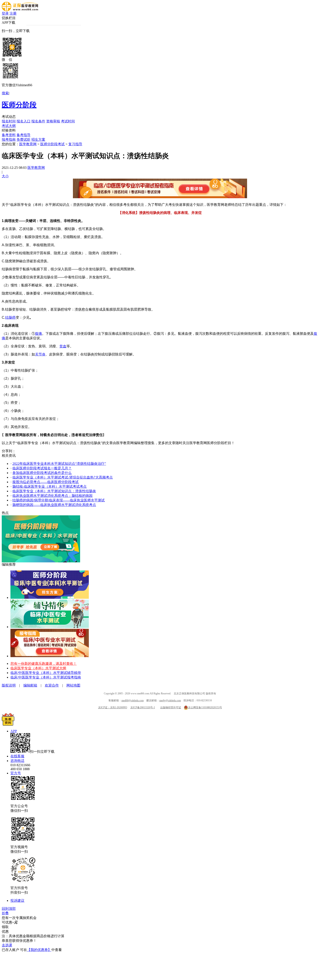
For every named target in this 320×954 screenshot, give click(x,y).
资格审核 (53, 121)
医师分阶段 (19, 105)
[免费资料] (8, 724)
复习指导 (75, 144)
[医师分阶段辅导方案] (49, 597)
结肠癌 (10, 317)
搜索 (5, 93)
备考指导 (23, 135)
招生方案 (38, 139)
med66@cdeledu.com (132, 700)
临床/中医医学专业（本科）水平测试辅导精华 (45, 673)
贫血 (62, 346)
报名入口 (23, 121)
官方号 (15, 773)
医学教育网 (28, 144)
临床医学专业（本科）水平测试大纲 (38, 668)
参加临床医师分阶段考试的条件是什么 (42, 473)
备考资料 (9, 135)
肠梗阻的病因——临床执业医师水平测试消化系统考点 (54, 505)
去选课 (7, 945)
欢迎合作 (52, 685)
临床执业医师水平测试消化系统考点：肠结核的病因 (52, 495)
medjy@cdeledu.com (170, 700)
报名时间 (9, 121)
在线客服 (17, 756)
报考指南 (9, 139)
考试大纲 (9, 126)
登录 (5, 13)
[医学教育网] (20, 10)
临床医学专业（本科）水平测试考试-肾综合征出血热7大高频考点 (62, 477)
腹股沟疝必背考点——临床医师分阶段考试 (45, 482)
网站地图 (73, 685)
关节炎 (40, 354)
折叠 (5, 913)
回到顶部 (9, 908)
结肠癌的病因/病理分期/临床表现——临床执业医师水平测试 (58, 500)
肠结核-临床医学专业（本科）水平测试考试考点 (49, 486)
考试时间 (68, 121)
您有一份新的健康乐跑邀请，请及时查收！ (43, 663)
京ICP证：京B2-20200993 (112, 707)
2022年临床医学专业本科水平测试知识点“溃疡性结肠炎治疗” (59, 463)
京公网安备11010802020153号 (205, 707)
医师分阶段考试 (52, 144)
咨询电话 (17, 761)
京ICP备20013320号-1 (142, 707)
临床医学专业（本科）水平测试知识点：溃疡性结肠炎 (54, 491)
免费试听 (23, 139)
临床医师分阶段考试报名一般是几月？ (42, 468)
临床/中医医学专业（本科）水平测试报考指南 (45, 677)
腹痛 (38, 333)
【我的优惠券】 (39, 950)
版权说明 (9, 685)
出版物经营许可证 (170, 707)
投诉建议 (17, 900)
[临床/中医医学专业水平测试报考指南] (49, 656)
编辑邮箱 (30, 685)
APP (13, 731)
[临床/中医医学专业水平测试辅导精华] (49, 627)
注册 (13, 13)
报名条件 (38, 121)
